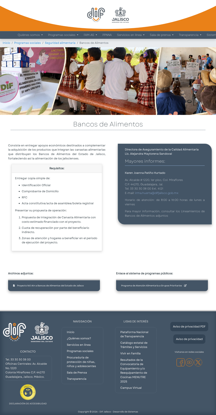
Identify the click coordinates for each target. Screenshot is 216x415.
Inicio (6, 43)
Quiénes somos (29, 35)
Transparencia (189, 35)
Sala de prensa (160, 35)
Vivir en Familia (130, 353)
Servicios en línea (129, 35)
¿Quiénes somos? (79, 338)
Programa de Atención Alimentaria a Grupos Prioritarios (151, 285)
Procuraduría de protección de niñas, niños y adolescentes (81, 362)
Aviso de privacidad (189, 339)
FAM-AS (89, 35)
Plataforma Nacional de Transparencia (134, 334)
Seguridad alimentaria (60, 43)
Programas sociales (62, 35)
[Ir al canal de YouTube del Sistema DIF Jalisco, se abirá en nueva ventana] (189, 362)
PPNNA (107, 35)
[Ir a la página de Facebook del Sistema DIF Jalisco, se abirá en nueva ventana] (181, 362)
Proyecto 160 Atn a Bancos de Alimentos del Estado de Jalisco (50, 285)
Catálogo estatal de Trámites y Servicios (133, 345)
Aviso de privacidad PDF (189, 327)
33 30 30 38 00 (20, 360)
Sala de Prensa (77, 373)
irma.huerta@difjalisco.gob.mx (156, 193)
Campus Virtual (131, 388)
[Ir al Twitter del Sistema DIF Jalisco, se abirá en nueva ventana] (198, 362)
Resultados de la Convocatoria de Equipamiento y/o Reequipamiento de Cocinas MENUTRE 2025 (133, 371)
